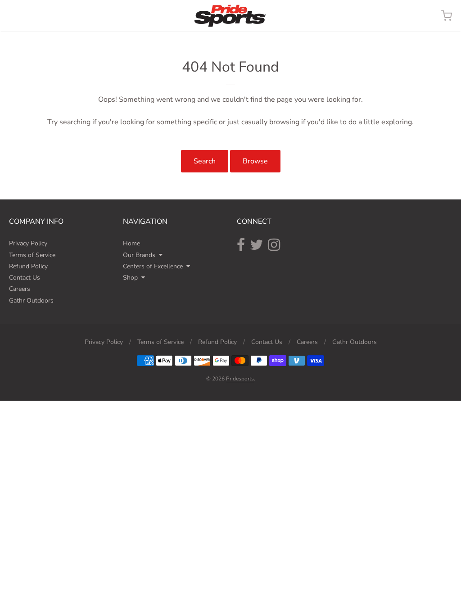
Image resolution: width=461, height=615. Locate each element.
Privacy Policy (28, 243)
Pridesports (240, 378)
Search (205, 161)
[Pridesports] (230, 16)
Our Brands (139, 255)
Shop (130, 277)
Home (131, 243)
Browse (255, 161)
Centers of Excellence (153, 266)
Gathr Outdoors (31, 300)
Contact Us (24, 277)
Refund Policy (28, 266)
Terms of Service (32, 255)
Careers (19, 289)
